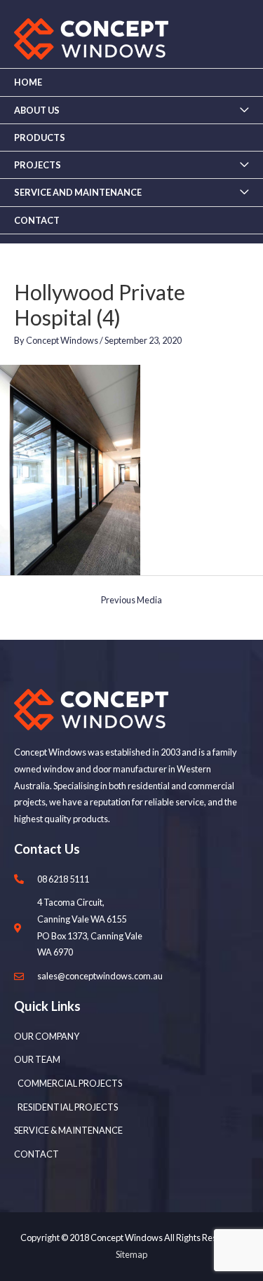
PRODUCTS (39, 137)
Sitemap (131, 1254)
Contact (37, 220)
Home (28, 82)
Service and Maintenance (78, 192)
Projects (37, 164)
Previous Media (131, 599)
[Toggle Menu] (244, 110)
